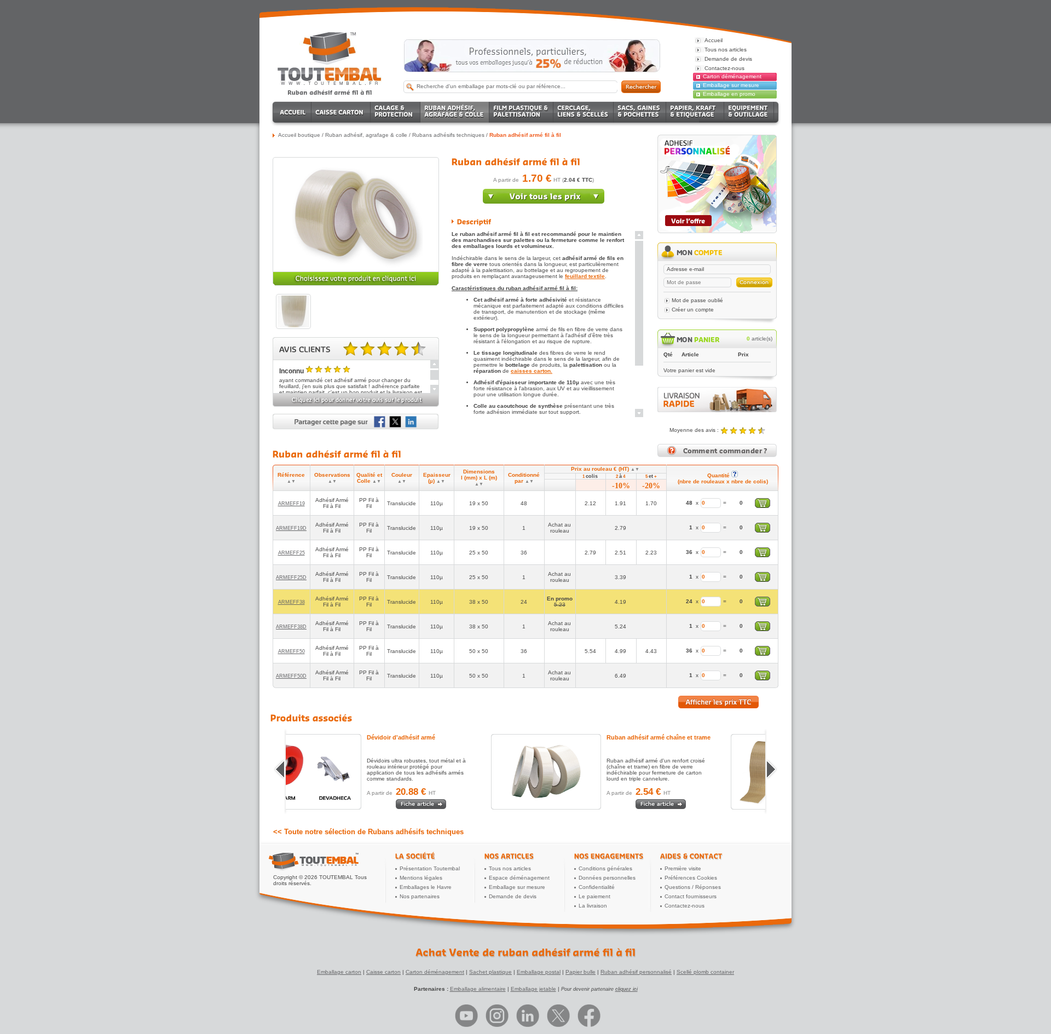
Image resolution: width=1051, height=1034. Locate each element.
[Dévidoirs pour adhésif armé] (354, 772)
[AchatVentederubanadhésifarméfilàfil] (525, 952)
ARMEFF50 (291, 651)
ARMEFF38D (291, 626)
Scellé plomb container (705, 972)
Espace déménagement (519, 878)
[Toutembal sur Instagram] (497, 1016)
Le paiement (594, 896)
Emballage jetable (533, 989)
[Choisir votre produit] (356, 284)
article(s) (759, 339)
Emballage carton (339, 972)
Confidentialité (597, 887)
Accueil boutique (299, 135)
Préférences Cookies (691, 878)
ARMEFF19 (291, 503)
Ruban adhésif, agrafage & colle (366, 135)
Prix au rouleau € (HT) (605, 469)
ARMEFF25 (291, 553)
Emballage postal (539, 972)
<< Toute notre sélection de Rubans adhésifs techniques (368, 832)
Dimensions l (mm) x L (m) (479, 478)
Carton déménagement (732, 76)
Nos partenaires (420, 896)
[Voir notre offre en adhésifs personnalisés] (717, 231)
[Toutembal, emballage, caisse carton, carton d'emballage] (329, 92)
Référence (291, 478)
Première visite (683, 868)
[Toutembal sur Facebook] (589, 1016)
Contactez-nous (684, 906)
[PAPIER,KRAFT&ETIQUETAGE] (695, 112)
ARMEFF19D (291, 528)
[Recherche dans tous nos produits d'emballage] (641, 86)
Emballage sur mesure (731, 85)
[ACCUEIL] (293, 112)
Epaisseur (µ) (437, 478)
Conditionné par (524, 478)
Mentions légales (421, 878)
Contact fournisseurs (691, 896)
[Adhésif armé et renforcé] (594, 772)
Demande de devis (512, 896)
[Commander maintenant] (543, 201)
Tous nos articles (510, 868)
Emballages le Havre (426, 887)
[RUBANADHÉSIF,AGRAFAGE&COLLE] (454, 112)
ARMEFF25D (291, 577)
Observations (332, 478)
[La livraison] (717, 410)
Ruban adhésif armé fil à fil (525, 135)
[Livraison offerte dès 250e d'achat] (532, 55)
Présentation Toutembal (430, 868)
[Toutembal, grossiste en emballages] (330, 83)
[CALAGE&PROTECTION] (395, 112)
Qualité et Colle (369, 478)
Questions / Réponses (693, 887)
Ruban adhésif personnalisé (636, 972)
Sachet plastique (490, 972)
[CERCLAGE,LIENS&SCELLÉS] (583, 112)
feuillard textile (585, 276)
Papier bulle (580, 972)
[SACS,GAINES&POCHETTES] (640, 112)
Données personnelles (607, 878)
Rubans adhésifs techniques (448, 135)
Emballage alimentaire (478, 989)
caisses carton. (531, 371)
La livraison (593, 906)
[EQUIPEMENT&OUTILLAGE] (749, 112)
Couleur (401, 478)
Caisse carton (383, 972)
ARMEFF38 (291, 602)
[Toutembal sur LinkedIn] (527, 1016)
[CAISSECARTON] (341, 112)
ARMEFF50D (291, 676)
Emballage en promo (729, 94)
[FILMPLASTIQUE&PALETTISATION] (521, 112)
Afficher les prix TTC (718, 702)
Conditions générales (605, 868)
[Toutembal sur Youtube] (466, 1016)
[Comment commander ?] (717, 455)
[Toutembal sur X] (558, 1016)
